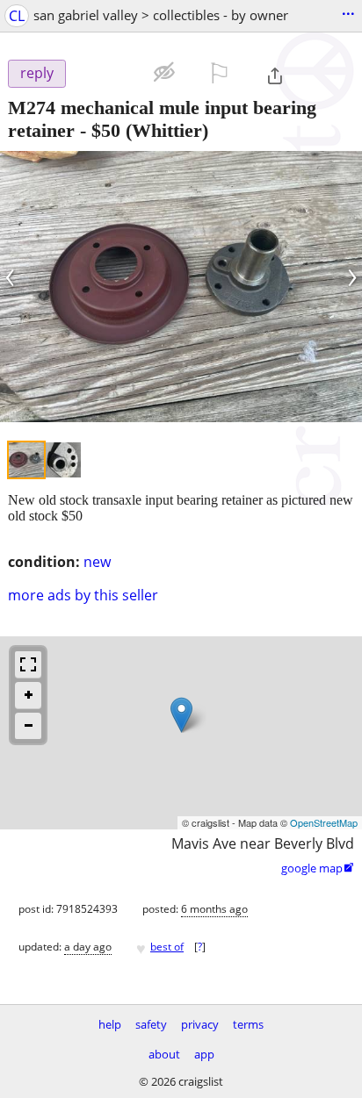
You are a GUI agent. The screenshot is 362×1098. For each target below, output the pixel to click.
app (204, 1054)
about (164, 1054)
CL (17, 15)
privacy (200, 1024)
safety (151, 1024)
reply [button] (37, 73)
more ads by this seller (83, 595)
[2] (63, 459)
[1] (26, 459)
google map (317, 868)
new (97, 561)
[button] (109, 71)
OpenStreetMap (324, 822)
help (109, 1024)
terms (248, 1024)
